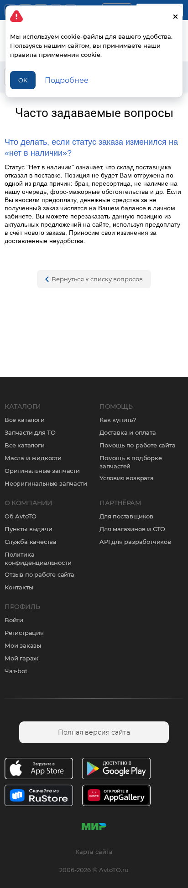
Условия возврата (126, 478)
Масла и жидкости (33, 458)
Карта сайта (94, 851)
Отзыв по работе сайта (39, 574)
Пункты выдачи (28, 529)
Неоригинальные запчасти (46, 483)
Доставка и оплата (127, 432)
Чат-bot (16, 671)
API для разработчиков (135, 541)
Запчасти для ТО (30, 432)
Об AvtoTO (21, 516)
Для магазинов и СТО (132, 529)
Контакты (19, 587)
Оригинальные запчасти (42, 470)
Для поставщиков (126, 516)
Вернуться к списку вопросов (97, 279)
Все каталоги (25, 419)
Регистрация (24, 632)
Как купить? (117, 419)
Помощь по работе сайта (137, 445)
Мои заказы (23, 645)
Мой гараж (21, 658)
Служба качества (31, 541)
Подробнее (67, 80)
